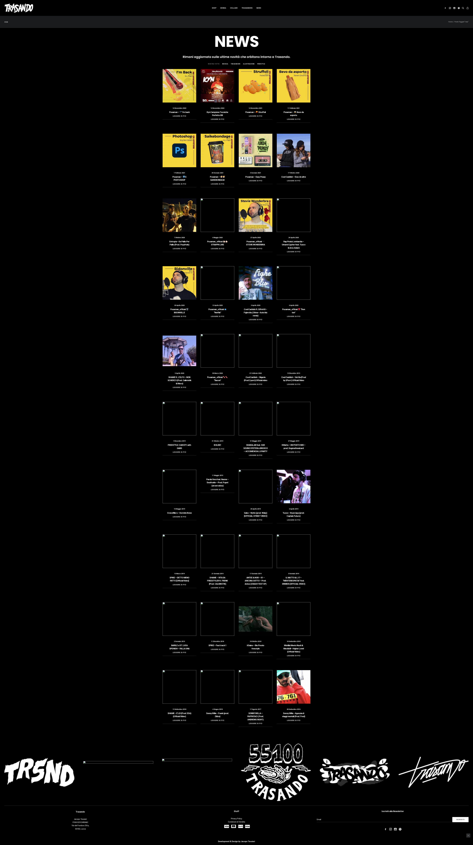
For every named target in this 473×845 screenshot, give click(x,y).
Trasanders (247, 8)
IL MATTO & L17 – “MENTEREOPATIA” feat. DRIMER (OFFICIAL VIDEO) (293, 580)
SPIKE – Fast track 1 (217, 645)
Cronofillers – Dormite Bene (179, 513)
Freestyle (261, 64)
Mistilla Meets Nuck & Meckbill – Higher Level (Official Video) (293, 648)
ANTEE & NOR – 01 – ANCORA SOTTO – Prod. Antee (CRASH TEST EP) (255, 580)
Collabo (234, 8)
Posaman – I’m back (179, 112)
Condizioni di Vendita (236, 822)
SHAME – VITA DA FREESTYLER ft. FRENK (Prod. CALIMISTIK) (217, 580)
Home (450, 22)
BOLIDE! (217, 445)
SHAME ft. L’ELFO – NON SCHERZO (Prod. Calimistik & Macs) (179, 380)
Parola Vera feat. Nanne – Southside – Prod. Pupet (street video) (217, 482)
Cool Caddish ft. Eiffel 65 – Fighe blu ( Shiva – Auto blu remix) (255, 312)
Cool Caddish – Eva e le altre (293, 177)
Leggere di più (179, 116)
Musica (225, 64)
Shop (214, 8)
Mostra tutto (214, 64)
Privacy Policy (236, 819)
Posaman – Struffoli (255, 112)
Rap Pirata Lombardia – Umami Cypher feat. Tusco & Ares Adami (293, 244)
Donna (223, 8)
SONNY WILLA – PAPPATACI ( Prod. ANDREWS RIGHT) (255, 716)
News (258, 8)
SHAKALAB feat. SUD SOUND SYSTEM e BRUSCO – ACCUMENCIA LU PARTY (255, 448)
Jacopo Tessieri (248, 841)
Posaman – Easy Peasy (255, 177)
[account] (467, 8)
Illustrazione (248, 64)
